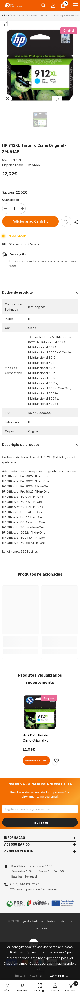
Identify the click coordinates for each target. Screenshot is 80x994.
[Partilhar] (74, 222)
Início (5, 15)
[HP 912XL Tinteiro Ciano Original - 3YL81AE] (40, 712)
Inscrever (40, 822)
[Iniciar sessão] (53, 5)
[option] (40, 64)
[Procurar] (43, 5)
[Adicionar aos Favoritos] (66, 221)
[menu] (75, 5)
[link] (20, 641)
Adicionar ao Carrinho (30, 221)
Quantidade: (11, 200)
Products (19, 15)
